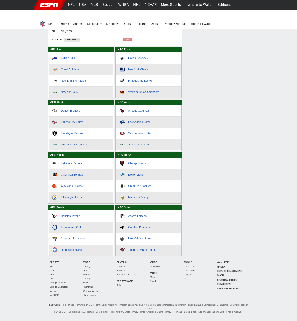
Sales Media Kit (109, 305)
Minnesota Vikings (139, 197)
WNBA (123, 4)
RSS (186, 279)
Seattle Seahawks (139, 144)
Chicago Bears (137, 163)
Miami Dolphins (70, 69)
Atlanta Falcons (137, 215)
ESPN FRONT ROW (228, 288)
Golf (85, 270)
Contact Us (189, 266)
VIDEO (153, 262)
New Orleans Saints (140, 238)
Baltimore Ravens (71, 163)
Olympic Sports (90, 291)
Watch (212, 14)
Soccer (53, 291)
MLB (52, 270)
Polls (119, 285)
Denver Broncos (70, 110)
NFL (52, 266)
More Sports (171, 4)
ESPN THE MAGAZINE (229, 271)
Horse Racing (90, 295)
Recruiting (88, 287)
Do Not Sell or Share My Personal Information (163, 305)
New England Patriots (74, 80)
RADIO (221, 266)
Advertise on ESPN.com (88, 305)
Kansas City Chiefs (72, 122)
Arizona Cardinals (139, 110)
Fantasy (228, 14)
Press (71, 305)
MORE (86, 262)
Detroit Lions (135, 174)
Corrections (189, 270)
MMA (85, 282)
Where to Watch (200, 4)
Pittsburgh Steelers (72, 197)
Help (64, 305)
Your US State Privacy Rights (130, 312)
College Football (58, 282)
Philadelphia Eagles (140, 80)
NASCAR (54, 295)
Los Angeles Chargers (74, 144)
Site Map (234, 305)
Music (153, 277)
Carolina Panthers (139, 227)
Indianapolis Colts (71, 227)
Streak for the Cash (126, 274)
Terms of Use (93, 312)
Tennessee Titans (71, 249)
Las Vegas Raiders (72, 133)
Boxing (86, 279)
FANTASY (122, 262)
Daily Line (188, 274)
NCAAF (151, 4)
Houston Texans (70, 215)
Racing (86, 266)
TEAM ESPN (224, 284)
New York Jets (69, 92)
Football (121, 266)
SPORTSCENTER (227, 279)
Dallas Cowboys (138, 58)
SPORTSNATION (126, 281)
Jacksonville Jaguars (73, 238)
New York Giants (138, 69)
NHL (52, 279)
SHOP (220, 275)
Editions (224, 4)
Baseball (121, 270)
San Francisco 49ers (140, 133)
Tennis (86, 274)
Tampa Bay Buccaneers (142, 249)
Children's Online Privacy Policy (162, 312)
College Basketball (59, 287)
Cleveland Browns (72, 185)
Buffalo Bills (68, 58)
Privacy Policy (108, 312)
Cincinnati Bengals (72, 174)
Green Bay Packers (139, 185)
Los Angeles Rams (139, 122)
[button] (255, 5)
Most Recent (156, 266)
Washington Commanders (143, 92)
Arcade (153, 281)
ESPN (49, 5)
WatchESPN (223, 262)
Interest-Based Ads (128, 305)
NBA (52, 274)
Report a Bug (195, 305)
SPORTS (54, 262)
